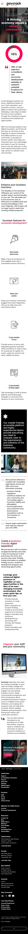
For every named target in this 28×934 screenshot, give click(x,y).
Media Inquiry (5, 785)
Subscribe (4, 781)
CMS (2, 795)
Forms (3, 797)
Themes (3, 827)
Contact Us (4, 818)
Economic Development (8, 810)
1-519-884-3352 (6, 860)
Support (3, 776)
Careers (3, 779)
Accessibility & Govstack (9, 778)
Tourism (3, 808)
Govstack (8, 921)
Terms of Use (5, 905)
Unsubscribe (5, 787)
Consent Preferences (7, 903)
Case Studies (5, 825)
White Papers (5, 822)
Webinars (4, 823)
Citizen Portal (5, 800)
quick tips (14, 593)
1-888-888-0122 (6, 846)
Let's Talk (8, 754)
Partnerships (5, 831)
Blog (2, 820)
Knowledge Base (6, 829)
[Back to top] (14, 928)
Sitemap (3, 783)
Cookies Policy (6, 909)
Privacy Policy (5, 907)
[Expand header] (2, 4)
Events (3, 799)
